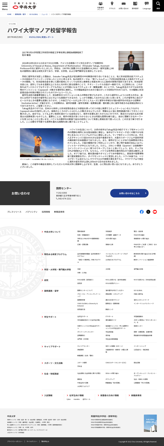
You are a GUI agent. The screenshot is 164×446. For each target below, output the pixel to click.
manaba (77, 399)
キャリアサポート (52, 346)
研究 (46, 280)
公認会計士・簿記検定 (141, 349)
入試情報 (48, 395)
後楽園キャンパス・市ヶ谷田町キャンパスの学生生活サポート (117, 327)
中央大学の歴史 (139, 235)
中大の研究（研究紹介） (85, 280)
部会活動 (137, 362)
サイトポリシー (32, 441)
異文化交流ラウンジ (112, 300)
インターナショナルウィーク (144, 303)
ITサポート (109, 316)
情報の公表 (109, 244)
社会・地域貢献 (51, 373)
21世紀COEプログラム (113, 260)
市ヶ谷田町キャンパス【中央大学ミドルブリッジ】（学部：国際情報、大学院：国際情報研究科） (35, 425)
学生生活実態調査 (112, 339)
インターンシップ (140, 346)
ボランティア (110, 379)
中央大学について (52, 231)
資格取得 (80, 349)
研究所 (79, 283)
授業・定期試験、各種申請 (143, 332)
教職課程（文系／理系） (85, 355)
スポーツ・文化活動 (53, 363)
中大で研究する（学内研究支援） (145, 280)
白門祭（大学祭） (83, 339)
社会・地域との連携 (141, 379)
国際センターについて (85, 290)
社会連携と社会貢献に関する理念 (88, 373)
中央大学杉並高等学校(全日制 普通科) (102, 422)
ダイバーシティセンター (85, 332)
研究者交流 (81, 309)
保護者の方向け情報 (109, 395)
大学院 (108, 269)
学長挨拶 (109, 231)
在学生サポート (82, 316)
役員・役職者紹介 (83, 235)
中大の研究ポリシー (112, 283)
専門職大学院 (138, 269)
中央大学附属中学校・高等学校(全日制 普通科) (104, 425)
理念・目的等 (138, 231)
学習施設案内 (138, 316)
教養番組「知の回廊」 (113, 383)
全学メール (86, 399)
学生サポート (50, 316)
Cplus (69, 399)
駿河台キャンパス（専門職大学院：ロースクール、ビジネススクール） (27, 430)
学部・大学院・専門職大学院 (57, 269)
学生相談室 (109, 332)
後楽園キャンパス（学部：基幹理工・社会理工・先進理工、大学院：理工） (29, 422)
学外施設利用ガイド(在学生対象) (88, 320)
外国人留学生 (138, 294)
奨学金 (108, 335)
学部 (78, 269)
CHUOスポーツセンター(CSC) (116, 362)
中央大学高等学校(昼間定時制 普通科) (102, 420)
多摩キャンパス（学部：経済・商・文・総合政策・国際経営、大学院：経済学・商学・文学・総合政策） (37, 420)
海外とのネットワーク (141, 300)
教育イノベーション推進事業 (144, 260)
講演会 (79, 379)
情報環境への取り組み (141, 238)
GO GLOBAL (138, 290)
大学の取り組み (111, 238)
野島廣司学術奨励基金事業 (143, 335)
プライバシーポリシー (15, 441)
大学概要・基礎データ (113, 235)
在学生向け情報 (76, 395)
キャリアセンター (83, 346)
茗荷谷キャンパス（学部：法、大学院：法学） (20, 427)
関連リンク (109, 309)
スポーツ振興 (82, 362)
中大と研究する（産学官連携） (116, 280)
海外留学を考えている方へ (115, 290)
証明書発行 (81, 335)
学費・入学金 (82, 273)
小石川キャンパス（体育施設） (16, 432)
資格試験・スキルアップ (114, 294)
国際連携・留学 (51, 290)
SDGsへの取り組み (112, 373)
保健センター (138, 326)
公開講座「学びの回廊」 (142, 383)
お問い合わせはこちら (129, 193)
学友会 (79, 366)
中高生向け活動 (82, 383)
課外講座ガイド (111, 320)
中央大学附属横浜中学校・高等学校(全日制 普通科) (105, 427)
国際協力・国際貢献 (112, 303)
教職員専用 (136, 395)
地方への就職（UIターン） (115, 346)
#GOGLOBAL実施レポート (41, 36)
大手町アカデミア (83, 386)
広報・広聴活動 (82, 244)
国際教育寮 (81, 300)
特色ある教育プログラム (55, 254)
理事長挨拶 (81, 231)
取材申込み (45, 441)
